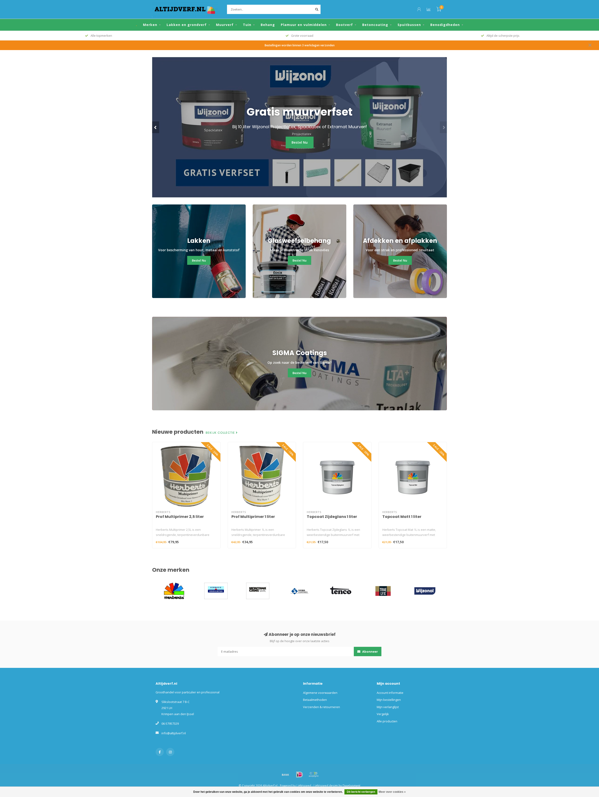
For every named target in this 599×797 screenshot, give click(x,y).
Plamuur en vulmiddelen (304, 24)
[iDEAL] (299, 774)
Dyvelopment (351, 785)
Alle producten (387, 721)
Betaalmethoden (315, 700)
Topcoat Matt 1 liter (401, 516)
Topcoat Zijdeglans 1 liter (332, 516)
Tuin (247, 24)
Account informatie (390, 693)
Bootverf (344, 24)
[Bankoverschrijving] (285, 774)
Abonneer (370, 651)
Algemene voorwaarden (320, 693)
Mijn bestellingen (389, 700)
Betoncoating (375, 24)
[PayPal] (313, 774)
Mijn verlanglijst (388, 707)
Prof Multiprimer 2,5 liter (180, 516)
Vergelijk (383, 714)
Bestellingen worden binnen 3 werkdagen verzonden (300, 45)
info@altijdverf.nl (173, 733)
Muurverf (225, 24)
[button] (155, 127)
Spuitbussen (409, 24)
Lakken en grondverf (187, 24)
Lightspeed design (326, 785)
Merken (150, 24)
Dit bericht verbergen (361, 791)
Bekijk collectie (221, 432)
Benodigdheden (445, 24)
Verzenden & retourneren (321, 707)
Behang (268, 24)
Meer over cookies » (392, 791)
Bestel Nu (290, 148)
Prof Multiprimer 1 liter (253, 516)
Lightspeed (303, 785)
